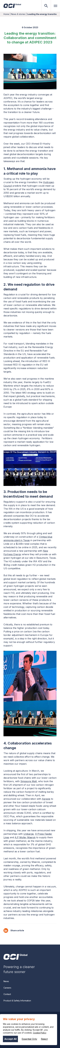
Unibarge (28, 833)
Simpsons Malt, (28, 781)
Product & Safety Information (17, 1000)
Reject (44, 1038)
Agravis (46, 798)
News (6, 981)
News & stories (18, 14)
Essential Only (29, 1038)
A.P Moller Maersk (25, 837)
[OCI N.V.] (15, 957)
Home (6, 14)
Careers (7, 987)
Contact (7, 994)
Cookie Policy (39, 1032)
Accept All (10, 1038)
